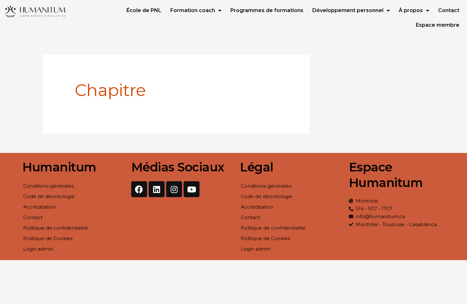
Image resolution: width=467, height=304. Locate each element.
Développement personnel (347, 10)
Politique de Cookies (47, 238)
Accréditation (39, 207)
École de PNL (143, 10)
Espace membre (437, 25)
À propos (411, 10)
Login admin (38, 249)
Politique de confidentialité (55, 228)
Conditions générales (48, 186)
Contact (448, 10)
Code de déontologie (49, 196)
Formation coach (192, 10)
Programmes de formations (266, 10)
